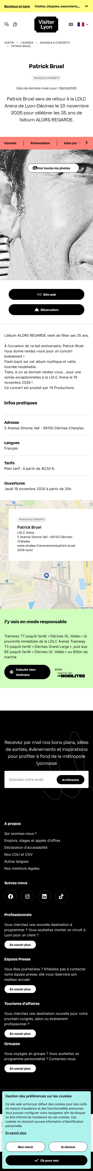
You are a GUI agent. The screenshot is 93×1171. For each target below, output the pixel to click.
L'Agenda (27, 42)
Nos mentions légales (21, 868)
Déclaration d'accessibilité (25, 847)
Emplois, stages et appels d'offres (32, 840)
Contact (10, 143)
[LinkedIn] (44, 896)
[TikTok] (61, 896)
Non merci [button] (25, 1147)
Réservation (50, 309)
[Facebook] (10, 896)
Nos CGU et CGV (18, 854)
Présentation (40, 143)
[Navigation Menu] (6, 24)
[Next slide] (86, 142)
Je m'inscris (70, 779)
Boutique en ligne (17, 6)
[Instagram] (27, 896)
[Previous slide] (80, 142)
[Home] (46, 24)
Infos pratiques (75, 143)
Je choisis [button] (68, 1147)
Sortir (9, 42)
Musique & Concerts (55, 42)
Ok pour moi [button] (49, 1160)
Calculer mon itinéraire (26, 672)
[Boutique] (71, 24)
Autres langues (16, 861)
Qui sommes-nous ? (20, 833)
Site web (49, 294)
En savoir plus (20, 944)
